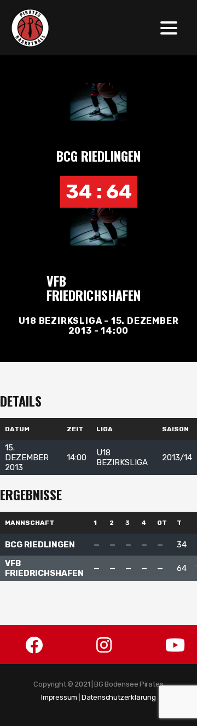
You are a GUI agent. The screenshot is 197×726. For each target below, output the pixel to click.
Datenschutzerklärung (119, 697)
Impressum (59, 697)
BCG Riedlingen (98, 155)
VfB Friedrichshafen (94, 288)
